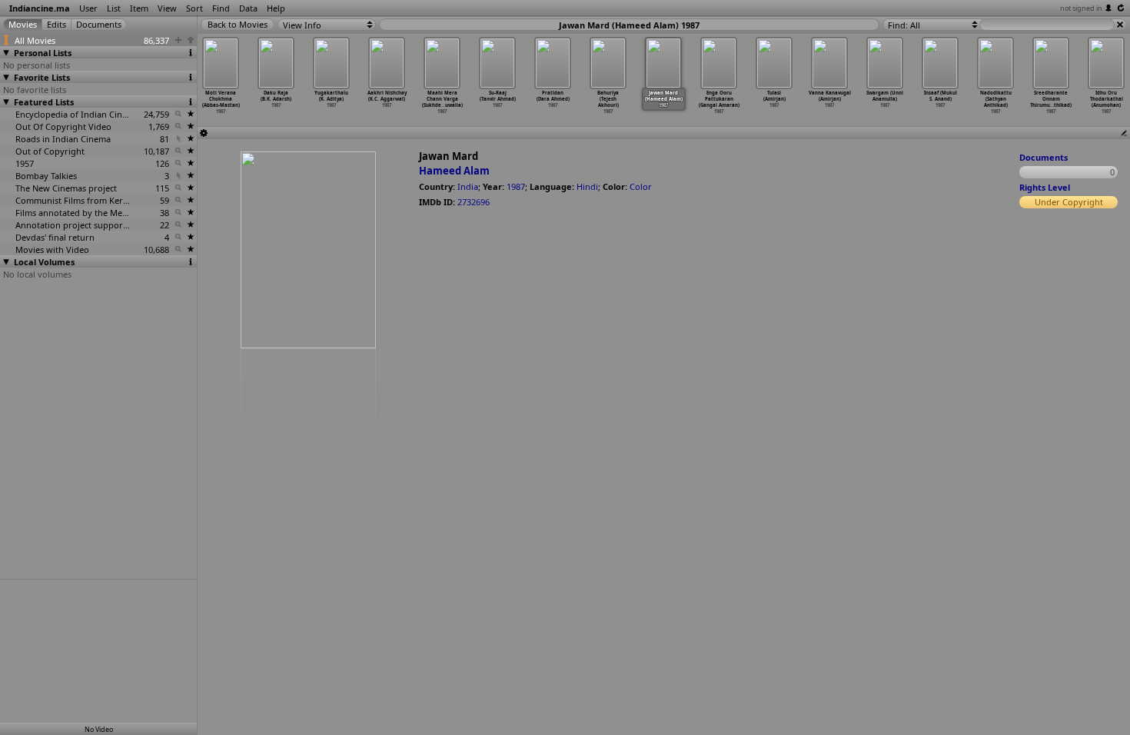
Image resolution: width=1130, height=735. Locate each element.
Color (641, 186)
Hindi (587, 186)
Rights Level (1044, 187)
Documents (1043, 157)
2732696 (473, 202)
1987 (516, 186)
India (467, 186)
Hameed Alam (454, 171)
